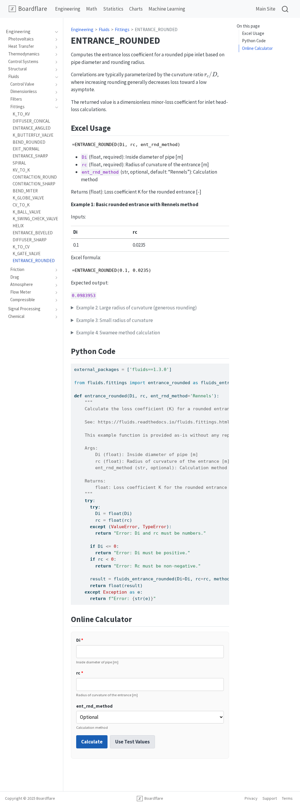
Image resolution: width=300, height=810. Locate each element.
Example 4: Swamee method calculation (118, 332)
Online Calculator (257, 48)
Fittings (122, 29)
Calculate (92, 741)
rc (79, 673)
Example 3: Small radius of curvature (114, 320)
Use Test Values (132, 741)
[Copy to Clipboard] (226, 365)
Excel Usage (253, 33)
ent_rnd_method (94, 706)
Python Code (254, 40)
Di (79, 640)
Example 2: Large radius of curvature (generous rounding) (136, 307)
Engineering (82, 29)
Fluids (104, 29)
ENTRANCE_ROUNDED (156, 29)
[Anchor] (116, 127)
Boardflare (153, 798)
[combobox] (285, 9)
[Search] (285, 9)
